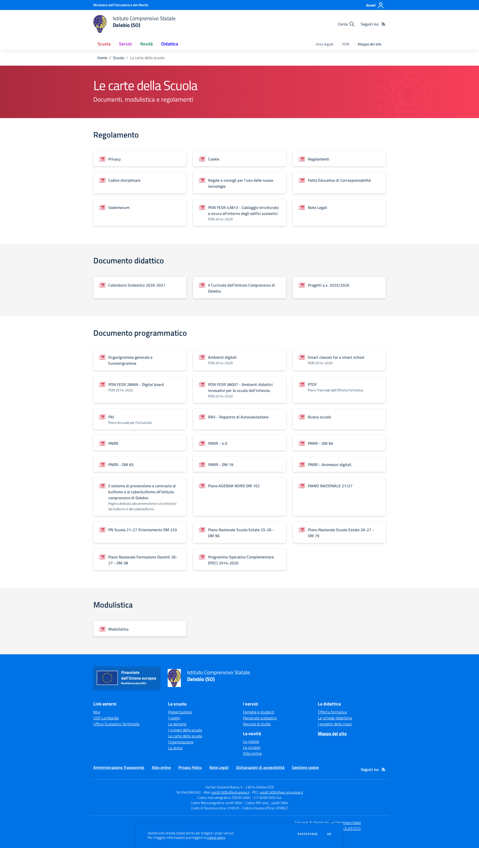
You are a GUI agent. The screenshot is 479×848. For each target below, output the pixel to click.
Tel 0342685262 (188, 792)
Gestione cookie (305, 767)
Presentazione (180, 712)
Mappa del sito (369, 44)
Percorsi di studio (257, 724)
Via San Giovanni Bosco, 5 (223, 787)
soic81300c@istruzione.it (230, 792)
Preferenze (308, 834)
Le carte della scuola (185, 736)
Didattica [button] (169, 43)
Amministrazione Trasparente (118, 767)
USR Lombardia (106, 718)
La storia (175, 748)
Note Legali (219, 767)
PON (345, 44)
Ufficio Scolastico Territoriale (116, 724)
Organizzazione (180, 742)
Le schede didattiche (335, 718)
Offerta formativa (332, 712)
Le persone (177, 724)
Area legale (325, 44)
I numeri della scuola (185, 730)
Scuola (118, 58)
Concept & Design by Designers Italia (328, 823)
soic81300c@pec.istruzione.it (281, 792)
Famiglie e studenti (258, 712)
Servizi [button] (125, 43)
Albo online (252, 753)
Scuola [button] (104, 43)
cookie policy (216, 837)
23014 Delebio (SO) (259, 787)
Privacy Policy (190, 767)
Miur (97, 712)
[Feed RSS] (383, 24)
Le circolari (251, 747)
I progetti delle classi (335, 724)
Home (102, 58)
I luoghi (174, 718)
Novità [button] (146, 43)
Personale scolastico (260, 718)
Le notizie (251, 741)
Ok (329, 834)
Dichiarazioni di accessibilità (260, 767)
